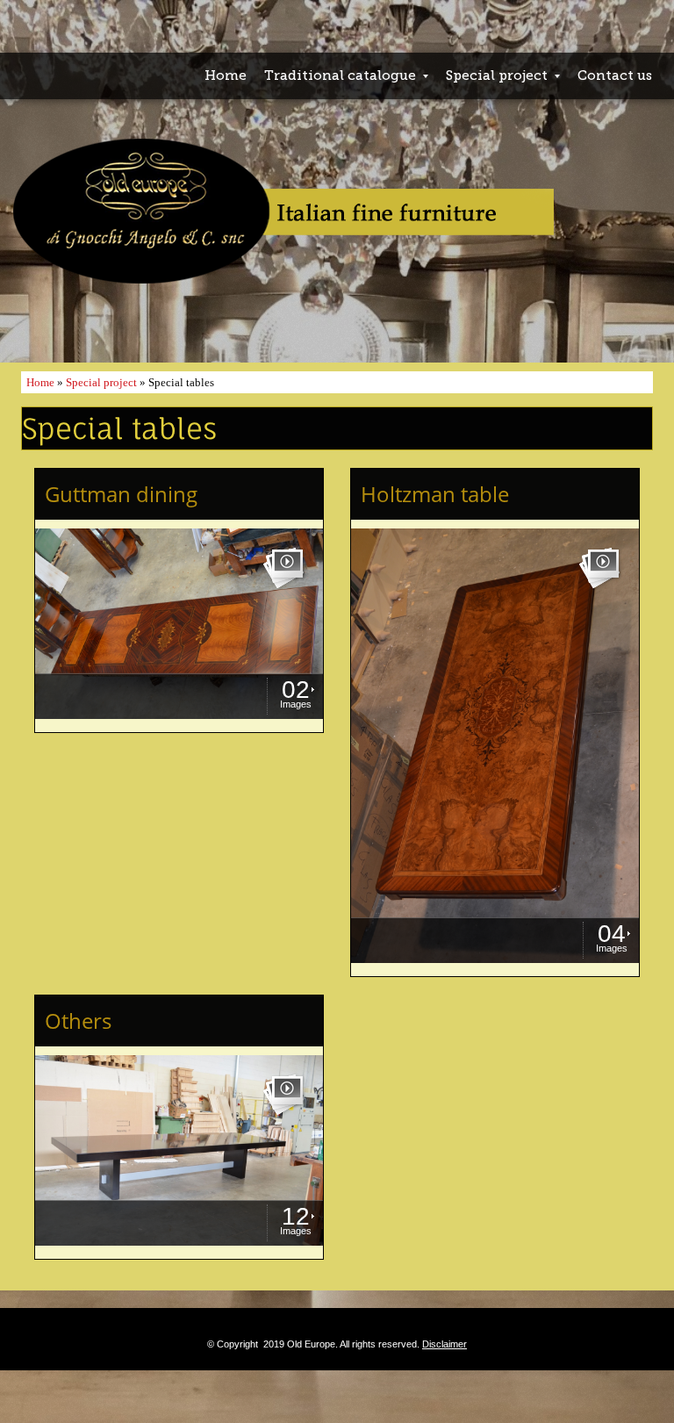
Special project (497, 75)
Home (225, 75)
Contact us (614, 75)
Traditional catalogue (340, 75)
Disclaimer (444, 1344)
